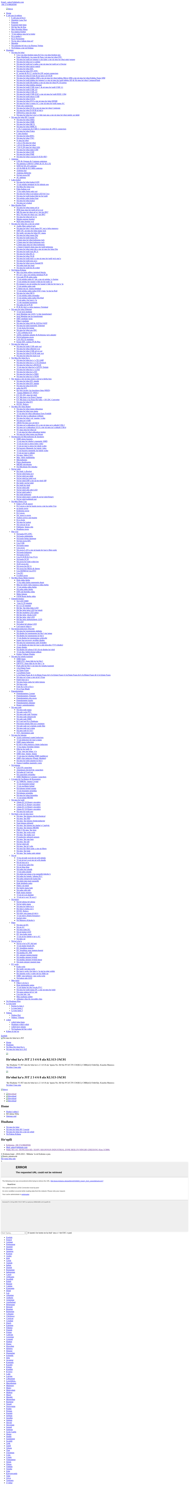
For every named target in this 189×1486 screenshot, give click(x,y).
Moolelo (14, 43)
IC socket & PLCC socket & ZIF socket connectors (37, 73)
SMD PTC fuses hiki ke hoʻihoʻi (29, 661)
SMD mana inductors (25, 742)
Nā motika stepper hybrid (26, 957)
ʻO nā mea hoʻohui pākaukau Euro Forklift (33, 413)
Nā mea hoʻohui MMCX (26, 126)
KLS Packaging (17, 39)
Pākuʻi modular (22, 321)
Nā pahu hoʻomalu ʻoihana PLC (29, 876)
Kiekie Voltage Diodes (25, 654)
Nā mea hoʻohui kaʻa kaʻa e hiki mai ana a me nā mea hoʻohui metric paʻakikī (47, 115)
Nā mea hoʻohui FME (25, 154)
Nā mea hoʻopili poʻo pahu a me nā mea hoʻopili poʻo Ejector (41, 64)
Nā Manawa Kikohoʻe (25, 920)
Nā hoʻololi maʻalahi (24, 476)
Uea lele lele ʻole (23, 994)
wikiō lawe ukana (18, 1027)
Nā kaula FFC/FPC (24, 534)
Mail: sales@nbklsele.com (16, 1147)
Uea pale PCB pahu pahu (26, 277)
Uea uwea (20, 548)
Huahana (9, 50)
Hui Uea (14, 531)
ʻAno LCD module (24, 603)
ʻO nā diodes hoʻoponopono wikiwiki (31, 638)
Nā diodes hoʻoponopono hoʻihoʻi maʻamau (34, 633)
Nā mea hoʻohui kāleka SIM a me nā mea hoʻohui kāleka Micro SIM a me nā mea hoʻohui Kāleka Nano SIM (60, 78)
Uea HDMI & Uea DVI (26, 571)
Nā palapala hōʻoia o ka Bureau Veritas (27, 45)
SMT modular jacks (24, 319)
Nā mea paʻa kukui (24, 203)
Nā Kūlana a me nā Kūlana (22, 48)
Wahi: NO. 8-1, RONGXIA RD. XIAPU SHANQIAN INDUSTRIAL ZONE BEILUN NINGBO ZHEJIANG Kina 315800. (58, 1150)
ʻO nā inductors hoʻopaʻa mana (29, 740)
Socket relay (21, 918)
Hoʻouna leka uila (8, 1159)
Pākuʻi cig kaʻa (22, 983)
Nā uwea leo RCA (24, 566)
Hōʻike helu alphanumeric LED (29, 619)
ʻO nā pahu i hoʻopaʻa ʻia (26, 300)
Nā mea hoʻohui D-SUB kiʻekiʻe (29, 110)
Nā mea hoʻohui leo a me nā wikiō (25, 224)
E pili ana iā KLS (18, 18)
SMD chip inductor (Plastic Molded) (31, 758)
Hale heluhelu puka (24, 883)
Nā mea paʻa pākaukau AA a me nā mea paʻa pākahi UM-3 (40, 425)
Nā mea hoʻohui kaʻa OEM (27, 376)
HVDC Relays (22, 404)
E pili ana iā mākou (14, 15)
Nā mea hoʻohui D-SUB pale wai (30, 353)
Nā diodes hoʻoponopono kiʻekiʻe (30, 636)
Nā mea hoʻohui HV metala (27, 383)
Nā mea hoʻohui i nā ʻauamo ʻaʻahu (30, 418)
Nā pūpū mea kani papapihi (27, 881)
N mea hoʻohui (22, 140)
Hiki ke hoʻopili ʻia (24, 749)
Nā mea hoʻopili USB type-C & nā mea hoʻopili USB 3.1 (39, 87)
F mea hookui (22, 133)
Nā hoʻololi (16, 469)
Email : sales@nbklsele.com (12, 2)
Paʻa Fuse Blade (23, 689)
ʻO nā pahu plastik (23, 872)
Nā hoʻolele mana (23, 904)
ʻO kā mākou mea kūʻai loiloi (23, 34)
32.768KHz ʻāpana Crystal (27, 781)
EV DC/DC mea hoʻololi (26, 395)
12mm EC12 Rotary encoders (28, 807)
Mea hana (15, 980)
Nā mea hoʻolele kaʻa (25, 906)
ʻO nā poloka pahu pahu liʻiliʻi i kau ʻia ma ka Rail (36, 291)
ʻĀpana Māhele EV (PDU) (27, 393)
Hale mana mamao (24, 892)
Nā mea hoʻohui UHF (25, 152)
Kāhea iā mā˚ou (12, 1031)
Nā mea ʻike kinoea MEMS (27, 828)
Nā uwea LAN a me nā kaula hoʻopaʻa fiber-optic (36, 550)
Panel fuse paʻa (22, 680)
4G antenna (21, 177)
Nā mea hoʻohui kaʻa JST (26, 372)
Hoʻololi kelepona (23, 494)
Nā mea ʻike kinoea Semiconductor (30, 821)
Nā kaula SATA (22, 555)
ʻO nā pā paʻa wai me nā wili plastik (31, 860)
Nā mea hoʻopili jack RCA (27, 251)
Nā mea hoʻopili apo (24, 811)
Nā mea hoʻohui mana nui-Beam (29, 434)
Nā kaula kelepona (24, 552)
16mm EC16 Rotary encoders (28, 809)
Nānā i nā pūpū (22, 885)
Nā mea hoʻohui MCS (25, 293)
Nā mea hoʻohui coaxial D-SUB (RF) (31, 157)
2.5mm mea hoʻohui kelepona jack (30, 240)
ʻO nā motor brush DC (25, 946)
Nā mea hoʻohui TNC (25, 138)
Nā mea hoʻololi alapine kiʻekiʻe (29, 761)
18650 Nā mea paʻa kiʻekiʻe (27, 423)
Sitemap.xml (11, 1116)
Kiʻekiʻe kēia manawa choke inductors (32, 744)
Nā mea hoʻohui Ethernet (21, 309)
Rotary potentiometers (25, 705)
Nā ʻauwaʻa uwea (23, 515)
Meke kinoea (21, 594)
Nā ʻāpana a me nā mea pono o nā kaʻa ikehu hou (31, 379)
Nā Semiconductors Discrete (22, 629)
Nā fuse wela (21, 684)
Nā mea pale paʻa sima (25, 728)
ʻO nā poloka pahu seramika (27, 295)
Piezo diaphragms (23, 462)
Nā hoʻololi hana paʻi (25, 474)
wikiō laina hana (18, 1022)
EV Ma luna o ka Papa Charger (29, 397)
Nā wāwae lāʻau (23, 524)
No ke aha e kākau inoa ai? (22, 41)
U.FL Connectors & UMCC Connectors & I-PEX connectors (41, 129)
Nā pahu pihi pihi (23, 890)
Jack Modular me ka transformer (29, 316)
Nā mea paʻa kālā (23, 420)
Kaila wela (20, 966)
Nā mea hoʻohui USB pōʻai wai (29, 351)
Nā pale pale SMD (24, 719)
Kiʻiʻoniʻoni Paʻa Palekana (27, 721)
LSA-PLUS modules (25, 339)
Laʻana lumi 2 (17, 1008)
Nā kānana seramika (24, 793)
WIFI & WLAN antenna (26, 166)
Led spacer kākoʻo (23, 626)
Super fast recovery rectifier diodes (30, 640)
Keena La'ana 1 (17, 1006)
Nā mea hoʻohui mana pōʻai (27, 207)
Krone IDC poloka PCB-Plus (28, 342)
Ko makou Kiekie (18, 32)
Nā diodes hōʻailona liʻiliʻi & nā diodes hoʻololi (35, 649)
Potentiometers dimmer (25, 703)
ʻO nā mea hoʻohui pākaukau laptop (31, 432)
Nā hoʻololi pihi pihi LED (27, 490)
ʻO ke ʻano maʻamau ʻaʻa (26, 751)
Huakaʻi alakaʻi (12, 1111)
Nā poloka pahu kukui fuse (27, 198)
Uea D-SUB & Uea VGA (27, 557)
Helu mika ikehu (23, 580)
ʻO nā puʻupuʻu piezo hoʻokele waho (31, 446)
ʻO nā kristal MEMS (24, 798)
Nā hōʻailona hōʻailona (25, 902)
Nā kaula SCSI (22, 559)
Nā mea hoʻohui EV (24, 402)
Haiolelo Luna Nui (19, 20)
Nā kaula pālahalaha (24, 536)
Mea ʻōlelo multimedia (25, 457)
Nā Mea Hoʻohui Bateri (21, 406)
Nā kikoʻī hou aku (13, 1067)
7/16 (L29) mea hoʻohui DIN (28, 147)
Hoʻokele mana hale (24, 888)
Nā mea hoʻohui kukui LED (27, 182)
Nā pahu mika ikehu (24, 589)
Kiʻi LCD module (23, 605)
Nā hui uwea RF (23, 175)
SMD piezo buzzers (24, 439)
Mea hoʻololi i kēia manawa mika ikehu (32, 585)
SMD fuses (21, 659)
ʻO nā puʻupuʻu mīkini (25, 453)
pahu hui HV (21, 388)
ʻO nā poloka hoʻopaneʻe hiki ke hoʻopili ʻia (34, 282)
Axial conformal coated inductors (29, 737)
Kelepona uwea (22, 511)
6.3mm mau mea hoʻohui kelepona (30, 244)
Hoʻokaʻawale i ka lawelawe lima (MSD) (33, 390)
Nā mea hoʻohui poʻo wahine (28, 62)
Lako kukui (16, 180)
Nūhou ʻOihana (17, 1017)
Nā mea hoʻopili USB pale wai (29, 346)
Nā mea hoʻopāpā (23, 522)
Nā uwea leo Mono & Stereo (28, 568)
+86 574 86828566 (9, 4)
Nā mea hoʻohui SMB (25, 122)
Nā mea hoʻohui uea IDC (26, 330)
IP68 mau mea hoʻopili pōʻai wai (29, 210)
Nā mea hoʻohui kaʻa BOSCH (28, 365)
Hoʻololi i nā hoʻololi (25, 483)
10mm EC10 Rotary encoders (28, 802)
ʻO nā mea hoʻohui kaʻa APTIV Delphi (32, 367)
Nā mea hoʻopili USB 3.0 (26, 89)
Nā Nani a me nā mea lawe (22, 814)
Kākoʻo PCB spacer (24, 504)
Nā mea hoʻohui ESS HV (26, 386)
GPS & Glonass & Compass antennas (31, 161)
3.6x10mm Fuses (23, 668)
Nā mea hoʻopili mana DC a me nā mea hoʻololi (35, 990)
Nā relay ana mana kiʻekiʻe (27, 913)
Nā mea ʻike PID (23, 818)
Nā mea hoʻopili (17, 800)
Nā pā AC (20, 927)
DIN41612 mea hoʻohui (26, 113)
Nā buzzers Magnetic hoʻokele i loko (31, 448)
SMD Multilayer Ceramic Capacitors (31, 777)
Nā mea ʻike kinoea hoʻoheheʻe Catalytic (33, 825)
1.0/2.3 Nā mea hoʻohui (26, 143)
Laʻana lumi (11, 1003)
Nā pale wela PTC (23, 712)
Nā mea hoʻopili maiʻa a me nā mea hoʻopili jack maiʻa (38, 258)
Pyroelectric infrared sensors (27, 837)
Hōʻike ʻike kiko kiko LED (27, 608)
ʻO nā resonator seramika (26, 791)
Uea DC (19, 573)
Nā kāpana (15, 765)
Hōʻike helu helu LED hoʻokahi (29, 610)
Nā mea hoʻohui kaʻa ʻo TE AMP (30, 360)
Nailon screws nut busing (26, 518)
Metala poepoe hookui (25, 219)
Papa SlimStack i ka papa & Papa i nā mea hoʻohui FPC (39, 57)
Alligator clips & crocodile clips (29, 999)
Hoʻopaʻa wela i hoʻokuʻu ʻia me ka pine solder (35, 971)
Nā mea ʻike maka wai (25, 835)
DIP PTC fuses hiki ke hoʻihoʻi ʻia (30, 663)
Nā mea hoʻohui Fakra (25, 131)
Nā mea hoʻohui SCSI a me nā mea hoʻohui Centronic (38, 108)
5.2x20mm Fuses (23, 673)
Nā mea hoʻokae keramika (27, 795)
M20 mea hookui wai (25, 221)
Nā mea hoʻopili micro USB (27, 96)
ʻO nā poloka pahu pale (25, 286)
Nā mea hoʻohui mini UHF (27, 150)
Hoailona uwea (22, 529)
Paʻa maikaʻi (16, 36)
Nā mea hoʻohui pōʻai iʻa (26, 217)
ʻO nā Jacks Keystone (25, 328)
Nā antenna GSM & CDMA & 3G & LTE (33, 163)
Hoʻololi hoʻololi (23, 485)
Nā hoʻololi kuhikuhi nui (26, 499)
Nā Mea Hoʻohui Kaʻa (20, 358)
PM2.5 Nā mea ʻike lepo (26, 830)
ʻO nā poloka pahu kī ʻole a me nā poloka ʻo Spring (37, 279)
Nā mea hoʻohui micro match (28, 66)
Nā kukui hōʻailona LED (26, 624)
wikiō (8, 1020)
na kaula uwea (22, 508)
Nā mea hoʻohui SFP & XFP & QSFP (31, 323)
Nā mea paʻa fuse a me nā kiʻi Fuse (30, 677)
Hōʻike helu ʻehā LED (25, 617)
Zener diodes (21, 647)
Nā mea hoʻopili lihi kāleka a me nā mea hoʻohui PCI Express (41, 83)
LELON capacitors (24, 767)
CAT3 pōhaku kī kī (24, 332)
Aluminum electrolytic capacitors (29, 770)
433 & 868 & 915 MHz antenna (29, 168)
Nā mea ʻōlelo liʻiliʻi (24, 455)
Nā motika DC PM (24, 953)
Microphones (21, 460)
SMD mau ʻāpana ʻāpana (26, 754)
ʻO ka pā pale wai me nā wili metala (31, 858)
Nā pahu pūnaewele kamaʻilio (28, 879)
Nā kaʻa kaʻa (16, 941)
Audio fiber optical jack (26, 226)
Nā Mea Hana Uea (19, 501)
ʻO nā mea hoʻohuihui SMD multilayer (32, 756)
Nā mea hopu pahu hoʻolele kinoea (30, 682)
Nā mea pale (16, 707)
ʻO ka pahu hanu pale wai (26, 191)
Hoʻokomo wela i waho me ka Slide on (32, 973)
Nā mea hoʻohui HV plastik (27, 381)
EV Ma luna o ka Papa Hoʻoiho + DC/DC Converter (38, 400)
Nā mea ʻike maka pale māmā (28, 853)
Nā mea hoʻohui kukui (25, 201)
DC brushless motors (24, 948)
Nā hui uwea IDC (23, 541)
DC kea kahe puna (24, 934)
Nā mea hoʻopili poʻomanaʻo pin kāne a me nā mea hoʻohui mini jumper (45, 59)
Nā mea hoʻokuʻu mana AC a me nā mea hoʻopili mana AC (40, 103)
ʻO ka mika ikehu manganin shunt (30, 582)
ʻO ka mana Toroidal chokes (27, 747)
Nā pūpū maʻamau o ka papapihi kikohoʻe (33, 874)
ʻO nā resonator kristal (25, 784)
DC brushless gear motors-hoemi (29, 950)
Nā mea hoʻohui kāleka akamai (29, 85)
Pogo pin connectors (24, 106)
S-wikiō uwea (22, 575)
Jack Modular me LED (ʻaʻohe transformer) (34, 314)
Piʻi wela (15, 964)
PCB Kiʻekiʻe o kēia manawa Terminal (32, 307)
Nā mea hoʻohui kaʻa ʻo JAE (28, 369)
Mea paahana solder (24, 997)
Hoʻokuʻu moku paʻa (25, 909)
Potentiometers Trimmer (26, 696)
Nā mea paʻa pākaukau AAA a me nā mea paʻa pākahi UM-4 (41, 427)
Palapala (14, 22)
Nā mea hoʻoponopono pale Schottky (31, 643)
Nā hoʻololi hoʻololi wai (26, 478)
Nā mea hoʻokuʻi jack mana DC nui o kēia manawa (37, 228)
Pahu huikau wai (23, 189)
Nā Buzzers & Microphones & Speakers (27, 437)
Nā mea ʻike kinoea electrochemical (30, 816)
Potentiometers (17, 691)
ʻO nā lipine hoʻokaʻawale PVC (29, 987)
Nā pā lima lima (22, 867)
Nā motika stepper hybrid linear (29, 960)
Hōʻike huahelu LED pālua (27, 612)
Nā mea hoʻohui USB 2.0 (26, 92)
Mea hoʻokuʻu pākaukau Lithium (29, 416)
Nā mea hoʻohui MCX (25, 124)
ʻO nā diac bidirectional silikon (28, 652)
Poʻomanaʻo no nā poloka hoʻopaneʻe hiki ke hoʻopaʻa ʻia (39, 284)
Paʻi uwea (20, 513)
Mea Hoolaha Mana (19, 29)
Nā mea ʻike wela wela (25, 832)
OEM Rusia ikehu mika (26, 596)
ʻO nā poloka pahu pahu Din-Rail (30, 298)
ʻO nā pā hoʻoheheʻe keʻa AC (28, 936)
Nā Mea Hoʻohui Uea (25, 187)
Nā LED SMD (22, 601)
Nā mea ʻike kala (23, 851)
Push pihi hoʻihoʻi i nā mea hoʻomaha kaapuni (35, 666)
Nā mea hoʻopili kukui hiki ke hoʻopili (32, 196)
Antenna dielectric (23, 173)
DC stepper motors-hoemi (26, 955)
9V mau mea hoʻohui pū (26, 430)
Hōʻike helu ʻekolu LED (26, 615)
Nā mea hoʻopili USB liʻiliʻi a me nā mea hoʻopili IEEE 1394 (41, 94)
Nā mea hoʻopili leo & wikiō (28, 268)
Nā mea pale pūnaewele (26, 717)
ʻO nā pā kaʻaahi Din (25, 865)
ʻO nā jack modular (24, 312)
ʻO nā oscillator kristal (25, 786)
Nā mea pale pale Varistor (26, 714)
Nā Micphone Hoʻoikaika (26, 467)
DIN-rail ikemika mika (25, 592)
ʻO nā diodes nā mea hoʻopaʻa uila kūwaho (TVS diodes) (39, 645)
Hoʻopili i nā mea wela (25, 969)
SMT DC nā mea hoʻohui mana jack (31, 231)
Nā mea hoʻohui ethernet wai (28, 349)
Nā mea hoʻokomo (18, 735)
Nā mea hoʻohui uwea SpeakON (29, 263)
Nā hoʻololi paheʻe (24, 492)
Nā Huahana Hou (13, 1001)
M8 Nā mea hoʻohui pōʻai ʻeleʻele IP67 (32, 212)
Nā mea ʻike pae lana (25, 839)
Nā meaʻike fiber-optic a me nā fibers (31, 848)
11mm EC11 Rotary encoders (28, 804)
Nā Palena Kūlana (18, 270)
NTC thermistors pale (25, 733)
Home (8, 13)
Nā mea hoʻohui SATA (25, 99)
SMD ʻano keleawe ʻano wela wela (30, 976)
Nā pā (13, 855)
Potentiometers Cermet (25, 693)
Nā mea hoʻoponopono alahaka (29, 631)
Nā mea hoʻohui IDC (25, 69)
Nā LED (20, 622)
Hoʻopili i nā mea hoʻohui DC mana (31, 233)
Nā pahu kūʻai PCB (24, 305)
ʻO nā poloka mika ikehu (26, 587)
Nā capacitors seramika (25, 774)
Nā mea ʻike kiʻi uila (24, 846)
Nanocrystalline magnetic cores (29, 763)
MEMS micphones (24, 464)
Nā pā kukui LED (23, 932)
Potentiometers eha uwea (26, 698)
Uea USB (20, 543)
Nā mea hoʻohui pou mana (27, 411)
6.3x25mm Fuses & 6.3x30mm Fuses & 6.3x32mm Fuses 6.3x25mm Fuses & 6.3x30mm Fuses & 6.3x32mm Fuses (63, 675)
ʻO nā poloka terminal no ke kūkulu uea (32, 184)
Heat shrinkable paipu (25, 985)
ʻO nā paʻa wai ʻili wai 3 (26, 897)
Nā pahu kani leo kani (25, 265)
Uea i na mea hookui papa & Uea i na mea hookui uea (38, 55)
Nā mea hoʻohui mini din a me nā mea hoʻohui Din (37, 249)
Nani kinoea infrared (24, 823)
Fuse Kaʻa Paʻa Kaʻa (24, 686)
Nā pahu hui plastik (24, 869)
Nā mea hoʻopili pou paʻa (26, 261)
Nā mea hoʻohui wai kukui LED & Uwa (32, 194)
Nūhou (9, 1013)
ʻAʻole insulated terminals (26, 302)
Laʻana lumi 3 (17, 1010)
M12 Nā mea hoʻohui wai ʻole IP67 (30, 214)
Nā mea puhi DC (23, 929)
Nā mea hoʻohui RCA (25, 254)
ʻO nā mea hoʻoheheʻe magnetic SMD (31, 441)
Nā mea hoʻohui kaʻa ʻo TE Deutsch (31, 363)
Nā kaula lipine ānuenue (26, 538)
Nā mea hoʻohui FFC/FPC (27, 71)
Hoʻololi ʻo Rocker (24, 471)
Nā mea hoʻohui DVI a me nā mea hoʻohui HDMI (36, 101)
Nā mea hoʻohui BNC (25, 136)
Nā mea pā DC (22, 925)
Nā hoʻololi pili (22, 844)
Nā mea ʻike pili (22, 842)
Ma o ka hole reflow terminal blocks (31, 272)
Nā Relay (15, 899)
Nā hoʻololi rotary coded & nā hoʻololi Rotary (35, 497)
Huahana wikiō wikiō (20, 1024)
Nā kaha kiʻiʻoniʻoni (24, 772)
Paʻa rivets (20, 520)
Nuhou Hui (16, 1015)
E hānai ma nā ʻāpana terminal (28, 288)
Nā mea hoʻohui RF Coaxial (22, 117)
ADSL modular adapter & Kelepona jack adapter (36, 335)
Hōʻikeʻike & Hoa (18, 27)
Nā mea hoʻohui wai (19, 344)
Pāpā (13, 923)
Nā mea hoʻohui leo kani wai (28, 356)
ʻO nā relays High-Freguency (28, 916)
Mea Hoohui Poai (18, 205)
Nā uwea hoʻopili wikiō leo (27, 562)
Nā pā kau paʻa (22, 862)
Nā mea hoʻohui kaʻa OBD (27, 374)
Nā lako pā (20, 939)
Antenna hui (21, 170)
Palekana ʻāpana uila (24, 527)
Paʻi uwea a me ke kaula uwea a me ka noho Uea (36, 506)
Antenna (14, 159)
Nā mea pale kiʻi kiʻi (24, 730)
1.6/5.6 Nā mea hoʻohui (26, 145)
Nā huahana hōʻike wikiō (21, 1029)
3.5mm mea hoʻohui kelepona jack (30, 242)
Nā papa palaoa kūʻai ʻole (26, 992)
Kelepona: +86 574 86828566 (18, 1145)
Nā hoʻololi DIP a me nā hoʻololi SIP (31, 481)
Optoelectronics (17, 599)
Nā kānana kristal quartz (26, 788)
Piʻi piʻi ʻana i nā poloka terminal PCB (32, 275)
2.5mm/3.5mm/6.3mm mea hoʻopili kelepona (34, 247)
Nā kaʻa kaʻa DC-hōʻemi (26, 943)
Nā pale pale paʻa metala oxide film (30, 726)
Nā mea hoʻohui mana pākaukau (29, 409)
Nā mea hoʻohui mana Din (27, 235)
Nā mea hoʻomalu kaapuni (22, 656)
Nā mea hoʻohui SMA (25, 120)
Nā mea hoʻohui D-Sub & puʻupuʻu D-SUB (34, 76)
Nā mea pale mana (23, 710)
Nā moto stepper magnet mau (28, 962)
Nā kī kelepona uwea (25, 337)
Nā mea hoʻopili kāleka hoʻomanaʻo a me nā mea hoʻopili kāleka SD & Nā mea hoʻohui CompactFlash (58, 80)
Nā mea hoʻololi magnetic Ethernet (30, 325)
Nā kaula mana (22, 545)
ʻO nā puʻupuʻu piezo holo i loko (29, 443)
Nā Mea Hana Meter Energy (22, 578)
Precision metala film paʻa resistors (30, 723)
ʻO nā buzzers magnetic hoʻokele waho (32, 450)
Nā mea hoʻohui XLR (25, 256)
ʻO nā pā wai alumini (25, 895)
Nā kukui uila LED (24, 978)
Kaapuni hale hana (18, 25)
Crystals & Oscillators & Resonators (26, 779)
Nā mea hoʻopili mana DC (27, 238)
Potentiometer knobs (24, 700)
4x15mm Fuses (22, 670)
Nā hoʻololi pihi (22, 487)
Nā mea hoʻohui (17, 52)
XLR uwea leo (22, 564)
